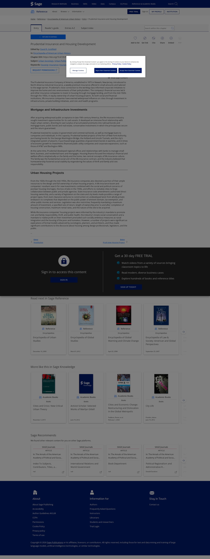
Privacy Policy (117, 64)
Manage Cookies (78, 70)
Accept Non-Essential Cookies (130, 70)
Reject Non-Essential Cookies (106, 70)
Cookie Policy (126, 64)
